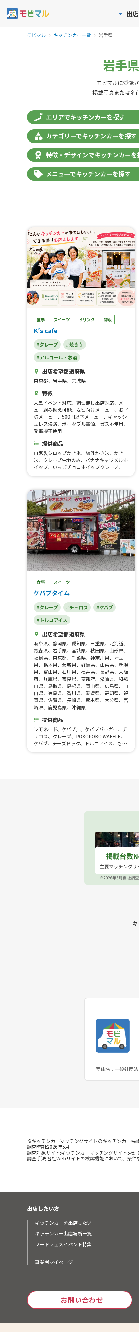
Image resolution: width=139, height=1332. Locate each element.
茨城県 (69, 664)
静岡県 (60, 643)
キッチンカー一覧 (72, 35)
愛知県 (79, 643)
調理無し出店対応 (95, 402)
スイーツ (62, 319)
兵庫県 (50, 678)
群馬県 (88, 664)
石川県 (69, 671)
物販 (108, 319)
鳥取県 (55, 686)
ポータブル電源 (78, 423)
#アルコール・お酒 (56, 357)
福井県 (88, 671)
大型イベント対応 (53, 402)
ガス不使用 (111, 423)
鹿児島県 (57, 707)
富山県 (50, 671)
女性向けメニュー (95, 409)
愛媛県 (93, 693)
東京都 (41, 380)
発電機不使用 (48, 431)
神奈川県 (99, 657)
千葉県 (79, 657)
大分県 (112, 700)
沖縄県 (79, 707)
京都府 (88, 678)
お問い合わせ (82, 1300)
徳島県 (55, 693)
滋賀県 (107, 678)
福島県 (41, 657)
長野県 (107, 671)
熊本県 (93, 700)
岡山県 (93, 686)
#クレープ (47, 344)
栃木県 (50, 664)
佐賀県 (55, 700)
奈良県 (69, 678)
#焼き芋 (74, 344)
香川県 (74, 693)
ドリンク (87, 319)
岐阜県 (41, 643)
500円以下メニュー (82, 416)
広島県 (112, 686)
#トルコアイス (51, 620)
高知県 (112, 693)
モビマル (36, 35)
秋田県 (97, 650)
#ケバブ (104, 607)
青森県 (41, 650)
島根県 (74, 686)
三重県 (97, 643)
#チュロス (77, 607)
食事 (41, 319)
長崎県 (74, 700)
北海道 (116, 643)
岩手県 (60, 380)
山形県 (116, 650)
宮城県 (79, 380)
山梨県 (107, 664)
